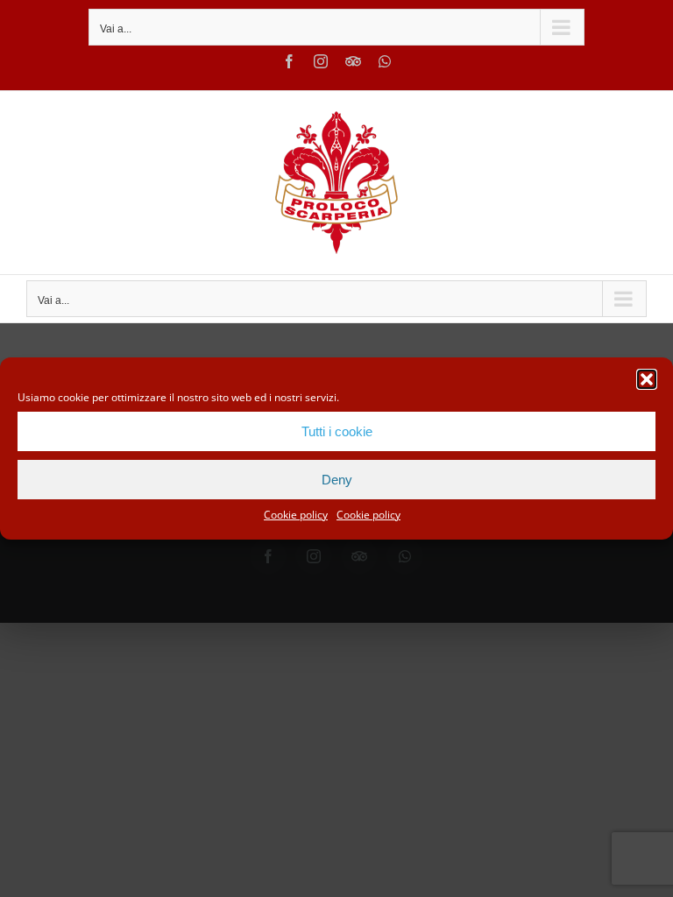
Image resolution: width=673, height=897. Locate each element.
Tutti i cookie (336, 431)
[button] (646, 379)
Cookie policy (296, 514)
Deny (337, 479)
